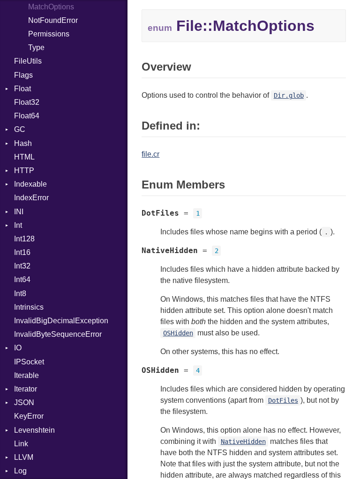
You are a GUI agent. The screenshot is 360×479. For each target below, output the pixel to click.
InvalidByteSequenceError (58, 334)
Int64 (22, 279)
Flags (23, 75)
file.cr (150, 154)
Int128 (24, 239)
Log (20, 471)
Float (22, 89)
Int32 (22, 266)
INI (18, 212)
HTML (24, 157)
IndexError (31, 198)
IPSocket (29, 362)
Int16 (22, 252)
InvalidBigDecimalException (61, 321)
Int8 (20, 294)
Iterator (25, 389)
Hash (23, 143)
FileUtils (28, 61)
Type (36, 47)
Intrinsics (29, 307)
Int (18, 225)
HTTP (24, 170)
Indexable (30, 184)
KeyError (29, 416)
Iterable (26, 375)
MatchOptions (51, 7)
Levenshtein (34, 430)
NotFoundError (53, 20)
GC (19, 129)
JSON (24, 402)
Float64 (26, 116)
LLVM (23, 457)
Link (21, 444)
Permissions (48, 34)
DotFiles (283, 400)
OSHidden (178, 333)
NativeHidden (243, 441)
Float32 (26, 102)
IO (18, 348)
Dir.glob (289, 95)
